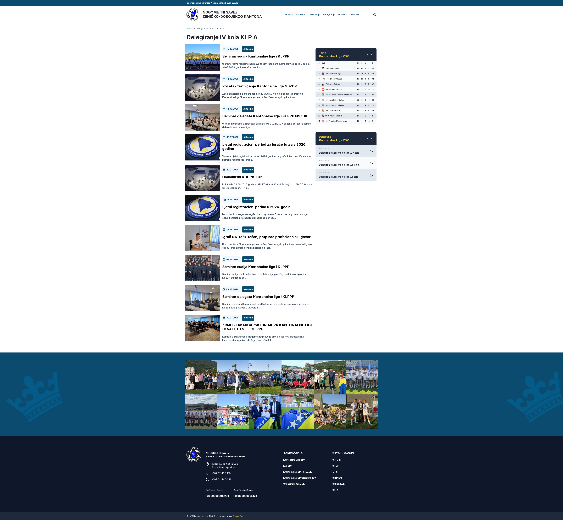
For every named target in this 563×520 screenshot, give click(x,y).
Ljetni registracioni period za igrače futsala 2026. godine (264, 146)
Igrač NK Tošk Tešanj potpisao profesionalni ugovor (266, 237)
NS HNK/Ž (337, 478)
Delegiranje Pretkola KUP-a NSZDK (338, 219)
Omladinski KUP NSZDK (242, 177)
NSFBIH (336, 466)
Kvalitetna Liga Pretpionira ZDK (299, 478)
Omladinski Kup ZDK (294, 484)
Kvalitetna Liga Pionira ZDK (297, 472)
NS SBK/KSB (338, 484)
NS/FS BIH (337, 460)
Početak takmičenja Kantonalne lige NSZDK (259, 86)
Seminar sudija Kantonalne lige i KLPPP (255, 56)
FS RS (335, 472)
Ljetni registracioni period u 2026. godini (256, 207)
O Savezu (343, 14)
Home (189, 28)
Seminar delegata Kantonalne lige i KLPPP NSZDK (265, 116)
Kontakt (355, 14)
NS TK (335, 490)
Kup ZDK (287, 466)
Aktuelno (300, 14)
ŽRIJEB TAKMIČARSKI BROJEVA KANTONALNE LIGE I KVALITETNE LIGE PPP (267, 327)
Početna (289, 14)
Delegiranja (329, 14)
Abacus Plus (238, 516)
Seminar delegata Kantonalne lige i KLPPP (258, 297)
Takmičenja (314, 14)
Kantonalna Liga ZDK (294, 460)
